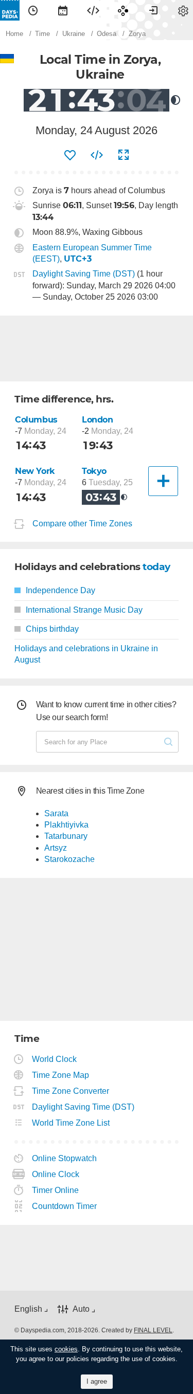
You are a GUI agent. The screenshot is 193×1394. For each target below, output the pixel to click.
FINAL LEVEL (153, 1330)
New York (35, 471)
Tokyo (94, 471)
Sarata (56, 813)
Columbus (36, 420)
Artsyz (55, 847)
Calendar (63, 10)
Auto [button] (81, 1309)
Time (33, 10)
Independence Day (60, 590)
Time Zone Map (60, 1075)
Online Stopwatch (64, 1158)
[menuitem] (33, 10)
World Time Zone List (71, 1122)
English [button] (28, 1309)
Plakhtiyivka (66, 824)
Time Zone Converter (70, 1091)
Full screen (123, 155)
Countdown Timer (64, 1206)
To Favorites (70, 155)
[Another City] (163, 481)
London (97, 420)
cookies (66, 1349)
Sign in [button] (153, 10)
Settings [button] (183, 10)
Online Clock (55, 1174)
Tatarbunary (65, 836)
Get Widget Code (97, 155)
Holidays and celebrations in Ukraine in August (86, 654)
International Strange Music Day (84, 610)
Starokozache (69, 859)
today (156, 567)
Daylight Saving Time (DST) (83, 273)
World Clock (54, 1059)
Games (123, 10)
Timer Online (55, 1190)
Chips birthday (52, 629)
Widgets (93, 10)
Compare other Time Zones (82, 524)
